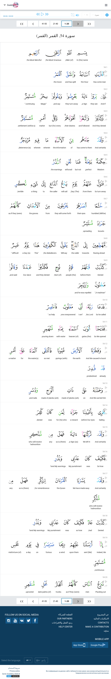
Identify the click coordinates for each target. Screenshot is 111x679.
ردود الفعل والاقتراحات (62, 622)
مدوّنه (106, 630)
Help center (65, 626)
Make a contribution (97, 626)
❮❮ (89, 23)
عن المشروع (103, 614)
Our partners (64, 618)
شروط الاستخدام (14, 668)
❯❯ (22, 23)
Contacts (103, 622)
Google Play (96, 645)
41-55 (44, 23)
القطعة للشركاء (65, 614)
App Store (78, 645)
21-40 (55, 23)
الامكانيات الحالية (101, 618)
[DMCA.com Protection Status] (11, 676)
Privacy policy (15, 671)
